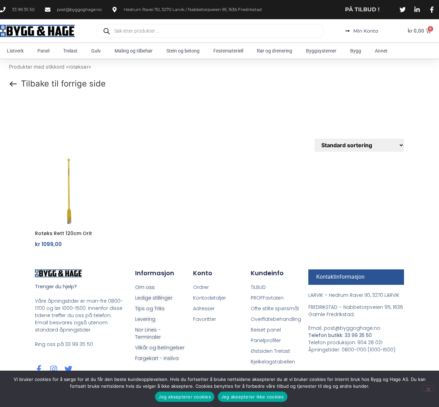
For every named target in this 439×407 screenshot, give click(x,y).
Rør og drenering (274, 51)
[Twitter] (68, 369)
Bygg (355, 51)
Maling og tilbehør (134, 51)
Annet (381, 51)
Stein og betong (183, 51)
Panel (43, 51)
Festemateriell (228, 51)
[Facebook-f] (39, 369)
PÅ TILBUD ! (362, 9)
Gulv (96, 51)
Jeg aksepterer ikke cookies (252, 396)
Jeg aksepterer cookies (184, 396)
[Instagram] (54, 369)
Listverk (15, 51)
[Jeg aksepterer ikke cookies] (428, 388)
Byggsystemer (321, 51)
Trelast (70, 51)
